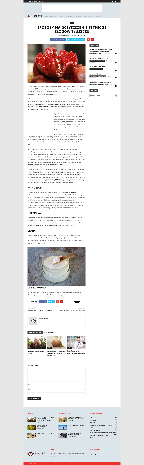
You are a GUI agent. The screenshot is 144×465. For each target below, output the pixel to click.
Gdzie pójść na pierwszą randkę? (100, 82)
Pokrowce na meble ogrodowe (98, 76)
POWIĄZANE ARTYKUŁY (35, 332)
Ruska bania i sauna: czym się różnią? (73, 310)
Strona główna (31, 20)
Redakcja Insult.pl (98, 53)
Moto (62, 16)
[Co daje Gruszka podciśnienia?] (32, 427)
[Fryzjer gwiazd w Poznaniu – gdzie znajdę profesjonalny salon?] (37, 342)
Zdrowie (98, 16)
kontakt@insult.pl (66, 457)
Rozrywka (69, 16)
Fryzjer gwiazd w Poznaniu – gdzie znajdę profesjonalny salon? (36, 351)
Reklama (34, 1)
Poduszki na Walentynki (96, 69)
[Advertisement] (72, 8)
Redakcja (108, 60)
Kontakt (41, 1)
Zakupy (78, 16)
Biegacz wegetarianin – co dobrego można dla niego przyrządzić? (76, 419)
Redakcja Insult (65, 35)
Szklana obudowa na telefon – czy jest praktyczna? (74, 435)
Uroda (91, 16)
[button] (114, 16)
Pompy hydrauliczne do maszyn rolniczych (103, 433)
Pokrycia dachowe (95, 430)
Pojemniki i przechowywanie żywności (101, 425)
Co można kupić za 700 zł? (98, 67)
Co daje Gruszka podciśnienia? (99, 58)
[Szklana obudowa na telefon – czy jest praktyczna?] (62, 435)
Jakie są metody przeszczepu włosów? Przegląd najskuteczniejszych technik (76, 351)
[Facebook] (112, 1)
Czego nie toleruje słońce (76, 425)
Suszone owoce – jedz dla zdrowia (40, 310)
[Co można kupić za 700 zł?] (32, 435)
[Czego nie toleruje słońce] (62, 427)
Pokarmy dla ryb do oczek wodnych (101, 435)
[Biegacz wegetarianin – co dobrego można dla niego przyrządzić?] (62, 419)
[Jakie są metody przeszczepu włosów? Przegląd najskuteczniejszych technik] (76, 342)
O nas (29, 1)
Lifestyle (53, 16)
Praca (91, 438)
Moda (85, 16)
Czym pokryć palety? (96, 74)
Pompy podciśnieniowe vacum (97, 60)
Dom (46, 16)
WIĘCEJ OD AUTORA (49, 332)
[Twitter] (115, 1)
